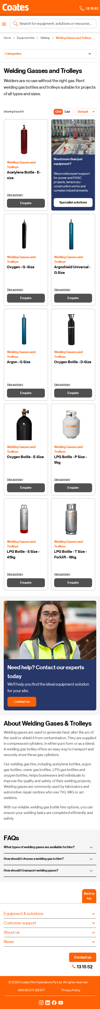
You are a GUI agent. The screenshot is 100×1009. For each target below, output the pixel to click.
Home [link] (7, 38)
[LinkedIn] (47, 1002)
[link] (74, 966)
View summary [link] (15, 194)
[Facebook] (54, 1002)
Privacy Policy (71, 990)
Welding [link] (45, 38)
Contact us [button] (82, 957)
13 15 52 (85, 966)
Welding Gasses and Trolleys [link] (73, 38)
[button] (16, 7)
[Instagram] (41, 1002)
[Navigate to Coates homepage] (16, 8)
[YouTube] (60, 1002)
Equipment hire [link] (25, 38)
